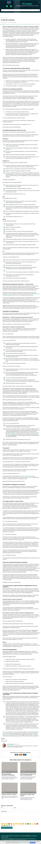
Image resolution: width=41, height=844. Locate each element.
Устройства (14, 22)
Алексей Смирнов (10, 744)
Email (15, 807)
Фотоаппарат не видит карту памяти (27, 795)
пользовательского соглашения (31, 839)
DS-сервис (27, 3)
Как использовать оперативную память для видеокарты (28, 774)
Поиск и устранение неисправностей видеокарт (8, 774)
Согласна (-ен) (32, 842)
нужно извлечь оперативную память (27, 476)
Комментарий (4, 811)
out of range (31, 136)
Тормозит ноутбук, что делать (9, 794)
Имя (2, 807)
